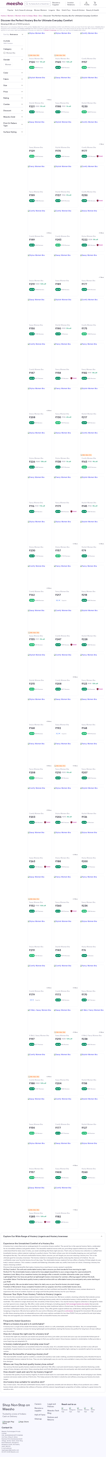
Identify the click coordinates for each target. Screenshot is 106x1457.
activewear (69, 1311)
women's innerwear (50, 30)
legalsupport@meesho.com (10, 1450)
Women (10, 16)
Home (3, 16)
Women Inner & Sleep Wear (26, 16)
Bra (40, 16)
